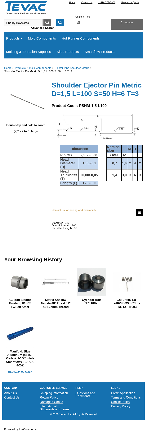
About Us (10, 393)
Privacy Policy (120, 406)
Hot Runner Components (81, 38)
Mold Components (42, 38)
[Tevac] (26, 7)
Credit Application (123, 393)
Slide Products (68, 52)
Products (13, 38)
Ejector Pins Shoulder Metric (72, 67)
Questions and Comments (85, 394)
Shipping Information (54, 393)
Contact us (86, 2)
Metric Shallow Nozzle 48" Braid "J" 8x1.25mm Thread (56, 303)
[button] (127, 24)
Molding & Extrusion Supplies (28, 52)
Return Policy (49, 397)
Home (72, 2)
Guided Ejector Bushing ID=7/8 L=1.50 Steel (20, 303)
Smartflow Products (99, 52)
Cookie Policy (120, 401)
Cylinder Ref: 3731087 (91, 301)
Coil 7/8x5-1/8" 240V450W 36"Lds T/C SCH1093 (127, 303)
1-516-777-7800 (106, 2)
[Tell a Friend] (139, 212)
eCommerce (29, 429)
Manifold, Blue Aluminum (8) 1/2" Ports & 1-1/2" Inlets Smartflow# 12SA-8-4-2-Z (20, 358)
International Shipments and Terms (54, 408)
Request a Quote (130, 2)
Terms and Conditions (126, 397)
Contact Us (11, 397)
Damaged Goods (51, 401)
